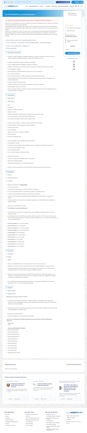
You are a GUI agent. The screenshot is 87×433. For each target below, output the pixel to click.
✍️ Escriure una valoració (73, 364)
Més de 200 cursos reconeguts (13, 12)
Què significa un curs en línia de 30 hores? (17, 208)
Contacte (72, 6)
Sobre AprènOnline (33, 6)
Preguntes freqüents (63, 6)
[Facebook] (4, 2)
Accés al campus (77, 2)
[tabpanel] (32, 74)
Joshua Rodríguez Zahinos (71, 36)
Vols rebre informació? (63, 2)
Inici (27, 6)
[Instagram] (6, 2)
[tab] (13, 52)
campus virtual (23, 184)
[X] (8, 2)
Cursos (41, 6)
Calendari (48, 6)
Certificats (54, 6)
